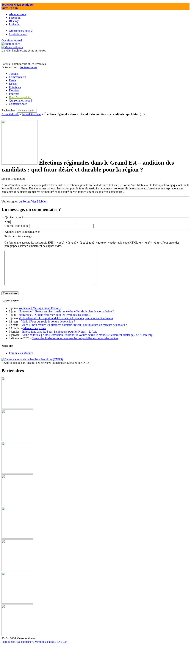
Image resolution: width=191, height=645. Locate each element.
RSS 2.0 (62, 641)
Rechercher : (8, 110)
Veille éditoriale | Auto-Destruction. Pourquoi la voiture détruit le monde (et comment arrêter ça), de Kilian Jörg (87, 334)
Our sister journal (11, 40)
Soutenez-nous (28, 67)
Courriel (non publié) (16, 225)
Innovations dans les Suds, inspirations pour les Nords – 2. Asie (59, 331)
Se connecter (24, 641)
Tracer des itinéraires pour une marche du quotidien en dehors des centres (75, 338)
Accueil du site (10, 114)
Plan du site (8, 641)
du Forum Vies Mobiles (33, 201)
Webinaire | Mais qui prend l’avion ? (40, 308)
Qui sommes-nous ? (20, 100)
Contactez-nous (18, 103)
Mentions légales (44, 641)
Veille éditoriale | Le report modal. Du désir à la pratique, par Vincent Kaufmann (66, 318)
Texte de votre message (18, 236)
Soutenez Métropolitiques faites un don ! (18, 6)
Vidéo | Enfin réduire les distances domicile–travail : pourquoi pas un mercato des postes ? (74, 324)
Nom (7, 221)
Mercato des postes (34, 328)
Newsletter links (31, 114)
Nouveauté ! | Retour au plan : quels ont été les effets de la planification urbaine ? (66, 311)
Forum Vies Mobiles (21, 353)
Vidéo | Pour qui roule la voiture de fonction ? (48, 321)
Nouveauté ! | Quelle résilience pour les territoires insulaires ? (54, 314)
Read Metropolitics (20, 97)
